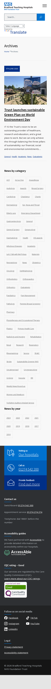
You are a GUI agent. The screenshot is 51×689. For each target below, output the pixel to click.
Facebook (13, 617)
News (29, 156)
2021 (37, 418)
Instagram (13, 623)
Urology (10, 378)
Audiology (11, 188)
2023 (18, 418)
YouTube (35, 623)
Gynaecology (30, 229)
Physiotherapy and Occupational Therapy (23, 320)
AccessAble (36, 539)
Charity (38, 196)
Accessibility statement (16, 652)
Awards (23, 188)
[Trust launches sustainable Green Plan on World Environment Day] (25, 90)
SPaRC (37, 353)
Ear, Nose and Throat (31, 205)
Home (6, 51)
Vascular (21, 378)
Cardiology (11, 196)
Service (26, 353)
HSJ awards (37, 238)
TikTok (34, 617)
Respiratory (33, 345)
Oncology (10, 271)
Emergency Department (30, 213)
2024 (8, 418)
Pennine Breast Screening (30, 304)
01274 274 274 (34, 512)
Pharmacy (10, 312)
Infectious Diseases (14, 246)
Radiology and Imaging (16, 337)
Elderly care (11, 213)
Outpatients (37, 156)
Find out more (29, 484)
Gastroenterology (14, 221)
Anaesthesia (34, 180)
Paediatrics (11, 295)
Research (20, 345)
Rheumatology (12, 353)
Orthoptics (11, 287)
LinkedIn (13, 629)
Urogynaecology (30, 370)
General (7, 156)
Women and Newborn (15, 394)
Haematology (12, 238)
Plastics (9, 328)
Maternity (35, 254)
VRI (32, 378)
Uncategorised (12, 370)
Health (14, 156)
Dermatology (12, 205)
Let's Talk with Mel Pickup (16, 254)
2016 (8, 434)
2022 (27, 418)
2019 (18, 426)
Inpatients (22, 156)
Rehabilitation (35, 337)
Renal (9, 345)
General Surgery (13, 229)
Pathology (11, 304)
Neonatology (12, 262)
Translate (18, 32)
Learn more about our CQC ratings (22, 578)
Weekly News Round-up (16, 386)
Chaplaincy (25, 196)
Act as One (19, 180)
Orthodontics (12, 279)
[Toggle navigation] (44, 5)
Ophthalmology (26, 271)
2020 (8, 426)
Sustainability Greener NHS (27, 361)
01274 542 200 (29, 469)
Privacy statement (13, 646)
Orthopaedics (28, 279)
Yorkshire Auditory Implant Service (20, 403)
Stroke (9, 361)
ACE (8, 180)
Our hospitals (29, 454)
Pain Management (28, 295)
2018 (27, 426)
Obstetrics (36, 262)
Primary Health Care (26, 328)
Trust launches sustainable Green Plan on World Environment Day (24, 115)
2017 (37, 426)
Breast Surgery (37, 188)
